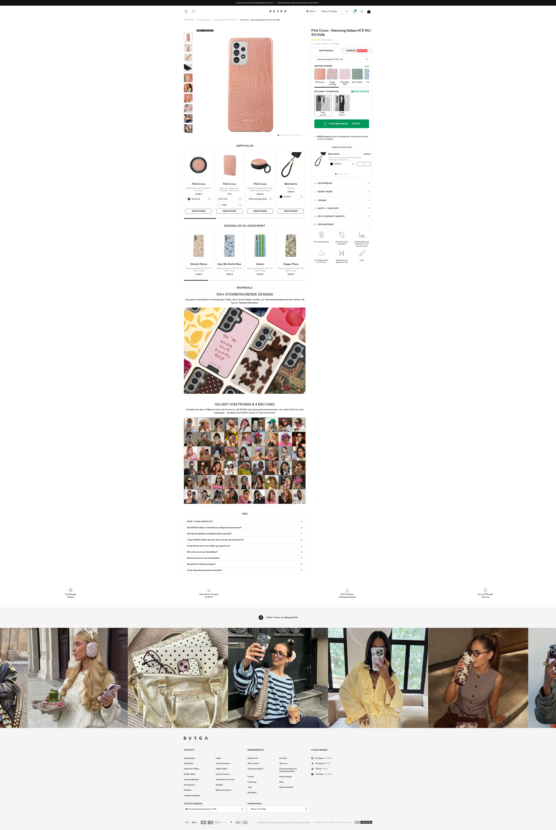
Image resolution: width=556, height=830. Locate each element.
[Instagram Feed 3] (478, 678)
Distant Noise (198, 264)
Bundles (356, 51)
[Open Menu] (186, 11)
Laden (218, 758)
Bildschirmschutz (223, 790)
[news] (354, 11)
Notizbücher (189, 785)
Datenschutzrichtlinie (300, 822)
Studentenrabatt (255, 769)
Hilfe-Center (253, 763)
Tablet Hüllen (221, 769)
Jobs (250, 787)
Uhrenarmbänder (191, 780)
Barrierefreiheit (286, 787)
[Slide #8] (296, 135)
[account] (362, 11)
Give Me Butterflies (229, 264)
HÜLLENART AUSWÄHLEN (326, 91)
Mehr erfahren (361, 91)
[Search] (193, 11)
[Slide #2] (283, 135)
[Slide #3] (285, 135)
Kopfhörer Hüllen (191, 769)
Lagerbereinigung (192, 795)
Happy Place (290, 264)
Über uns (283, 763)
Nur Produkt (326, 51)
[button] (322, 39)
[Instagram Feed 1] (278, 678)
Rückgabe (252, 793)
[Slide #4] (287, 135)
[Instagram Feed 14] (178, 678)
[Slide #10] (301, 135)
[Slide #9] (299, 135)
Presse (251, 777)
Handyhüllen (189, 20)
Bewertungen (285, 777)
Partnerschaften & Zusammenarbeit (288, 770)
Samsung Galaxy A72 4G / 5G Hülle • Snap (198, 270)
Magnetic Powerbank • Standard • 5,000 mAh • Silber (229, 189)
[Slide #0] (278, 135)
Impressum (262, 822)
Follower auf (282, 618)
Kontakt (283, 758)
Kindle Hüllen (189, 774)
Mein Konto (253, 758)
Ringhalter (188, 763)
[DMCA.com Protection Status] (363, 822)
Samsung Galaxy (203, 20)
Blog (281, 782)
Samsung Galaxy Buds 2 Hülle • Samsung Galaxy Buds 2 (260, 189)
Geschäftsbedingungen (278, 822)
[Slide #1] (280, 135)
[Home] (278, 11)
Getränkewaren (223, 763)
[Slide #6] (292, 135)
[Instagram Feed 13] (78, 678)
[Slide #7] (294, 135)
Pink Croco (198, 184)
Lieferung (252, 782)
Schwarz (291, 188)
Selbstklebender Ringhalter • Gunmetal (198, 189)
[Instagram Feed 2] (378, 678)
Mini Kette (290, 184)
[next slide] (188, 136)
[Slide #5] (289, 135)
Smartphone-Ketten (225, 780)
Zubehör (188, 790)
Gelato (260, 264)
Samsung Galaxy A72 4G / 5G (225, 20)
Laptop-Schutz (223, 774)
